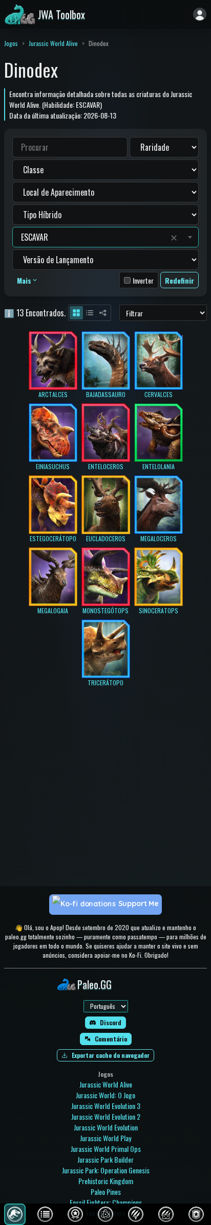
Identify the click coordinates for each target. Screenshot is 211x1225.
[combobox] (93, 237)
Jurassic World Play (105, 1137)
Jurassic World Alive (53, 43)
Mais (24, 280)
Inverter (143, 280)
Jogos (11, 43)
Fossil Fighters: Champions (106, 1202)
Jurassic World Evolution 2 (105, 1116)
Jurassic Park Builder (105, 1159)
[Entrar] (200, 14)
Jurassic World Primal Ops (106, 1148)
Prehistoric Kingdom (105, 1180)
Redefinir (179, 280)
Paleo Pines (106, 1191)
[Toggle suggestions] (190, 237)
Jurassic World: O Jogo (105, 1095)
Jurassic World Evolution (106, 1127)
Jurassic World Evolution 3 (105, 1105)
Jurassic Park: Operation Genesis (106, 1170)
